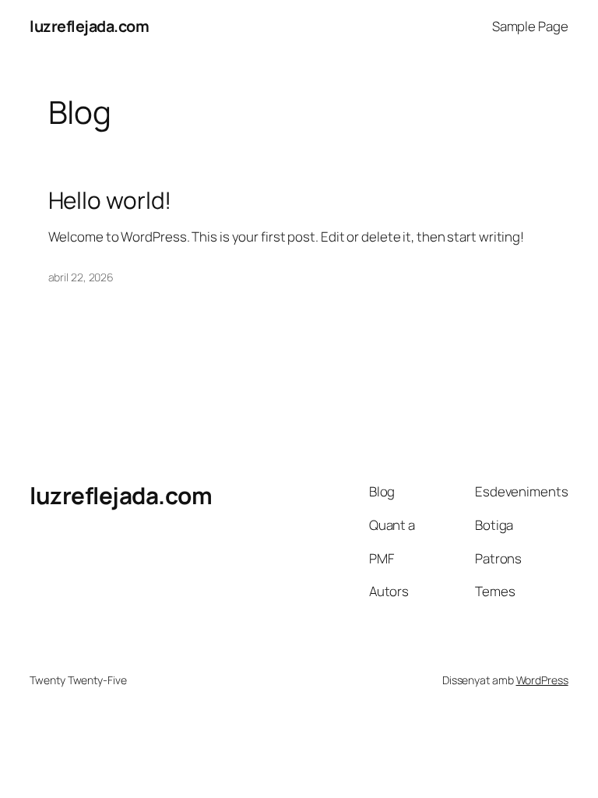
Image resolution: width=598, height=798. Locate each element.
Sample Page (530, 26)
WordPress (542, 680)
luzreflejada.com (89, 26)
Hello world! (110, 200)
